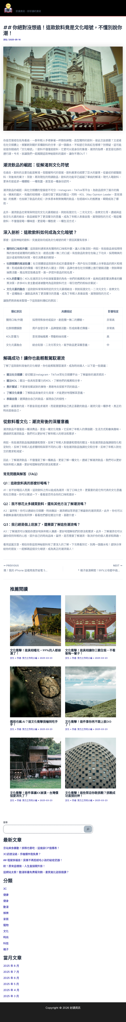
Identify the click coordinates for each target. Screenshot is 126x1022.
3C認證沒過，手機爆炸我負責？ (22, 854)
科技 (6, 943)
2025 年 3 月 (11, 996)
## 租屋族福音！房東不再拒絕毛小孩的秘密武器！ (33, 860)
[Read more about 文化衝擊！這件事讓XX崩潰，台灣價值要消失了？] (35, 763)
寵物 (6, 925)
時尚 (6, 937)
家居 (6, 919)
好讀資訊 (26, 6)
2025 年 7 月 (11, 971)
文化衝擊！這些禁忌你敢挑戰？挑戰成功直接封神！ (90, 794)
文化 (5, 40)
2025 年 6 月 (11, 978)
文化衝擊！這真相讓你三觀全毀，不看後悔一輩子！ (90, 651)
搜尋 (5, 822)
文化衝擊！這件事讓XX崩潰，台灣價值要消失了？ (34, 794)
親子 (6, 949)
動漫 (6, 907)
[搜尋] (88, 829)
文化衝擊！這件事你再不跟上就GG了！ (88, 723)
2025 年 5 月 (11, 984)
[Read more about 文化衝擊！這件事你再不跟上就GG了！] (90, 691)
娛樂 (6, 913)
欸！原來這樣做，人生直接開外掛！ (24, 866)
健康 (6, 894)
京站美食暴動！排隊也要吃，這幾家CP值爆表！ (31, 848)
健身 (6, 900)
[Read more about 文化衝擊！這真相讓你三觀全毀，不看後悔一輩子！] (90, 620)
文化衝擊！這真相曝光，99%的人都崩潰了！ (35, 651)
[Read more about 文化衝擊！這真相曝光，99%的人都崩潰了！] (35, 620)
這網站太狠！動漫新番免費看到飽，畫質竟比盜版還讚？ (36, 872)
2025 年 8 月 (11, 965)
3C (5, 888)
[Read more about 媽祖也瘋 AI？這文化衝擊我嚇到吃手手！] (35, 691)
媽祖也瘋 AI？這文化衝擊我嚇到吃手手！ (34, 723)
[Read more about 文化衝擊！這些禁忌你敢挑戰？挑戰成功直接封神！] (90, 763)
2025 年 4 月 (11, 990)
